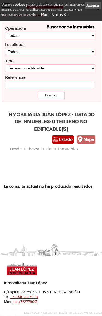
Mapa (89, 139)
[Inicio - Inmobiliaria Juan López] (41, 269)
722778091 (25, 302)
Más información (55, 14)
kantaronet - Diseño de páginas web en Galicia (72, 312)
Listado (66, 139)
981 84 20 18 (24, 297)
